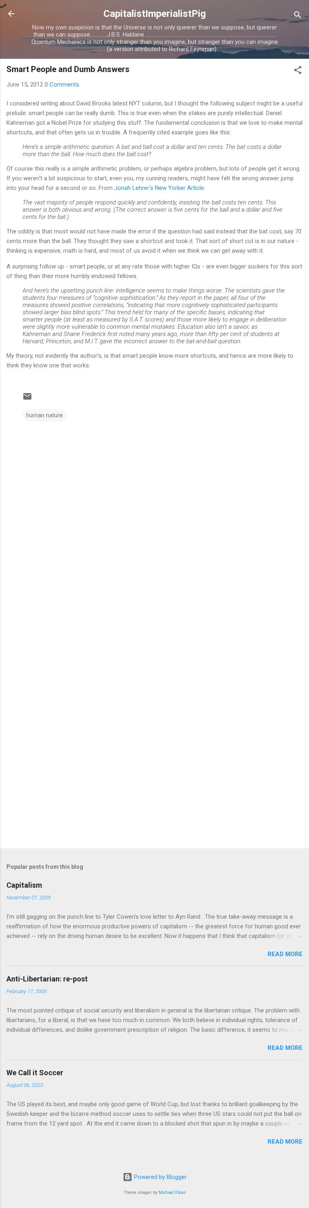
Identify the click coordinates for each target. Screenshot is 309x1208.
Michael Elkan (172, 1192)
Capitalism (24, 885)
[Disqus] (154, 524)
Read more (285, 954)
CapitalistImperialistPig (154, 13)
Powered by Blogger (159, 1177)
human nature (44, 415)
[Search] (298, 16)
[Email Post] (27, 399)
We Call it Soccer (34, 1072)
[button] (298, 71)
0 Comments (62, 84)
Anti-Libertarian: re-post (47, 979)
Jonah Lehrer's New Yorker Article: (159, 188)
